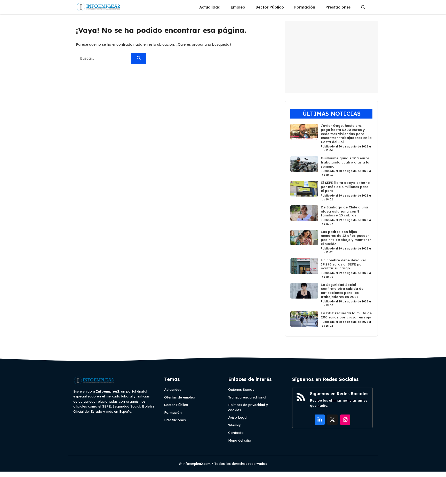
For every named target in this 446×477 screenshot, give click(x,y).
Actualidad (209, 7)
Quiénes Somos (241, 389)
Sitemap (234, 425)
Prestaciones (338, 7)
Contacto (236, 433)
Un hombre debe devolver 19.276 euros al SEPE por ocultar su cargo (343, 264)
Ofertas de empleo (179, 397)
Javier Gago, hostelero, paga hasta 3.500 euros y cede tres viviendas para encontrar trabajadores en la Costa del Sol (346, 133)
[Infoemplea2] (98, 7)
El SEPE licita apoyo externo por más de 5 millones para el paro (345, 187)
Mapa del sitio (239, 440)
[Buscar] (138, 58)
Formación (304, 7)
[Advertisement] (331, 57)
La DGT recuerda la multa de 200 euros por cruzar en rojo (346, 315)
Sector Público (270, 7)
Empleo (238, 7)
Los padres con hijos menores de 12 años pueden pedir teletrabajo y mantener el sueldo (346, 238)
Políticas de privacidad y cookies (248, 407)
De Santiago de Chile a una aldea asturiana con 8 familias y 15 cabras (344, 211)
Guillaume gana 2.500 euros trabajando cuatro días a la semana (345, 162)
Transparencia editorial (247, 397)
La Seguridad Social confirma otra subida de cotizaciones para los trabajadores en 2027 (342, 291)
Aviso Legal (237, 417)
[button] (363, 7)
